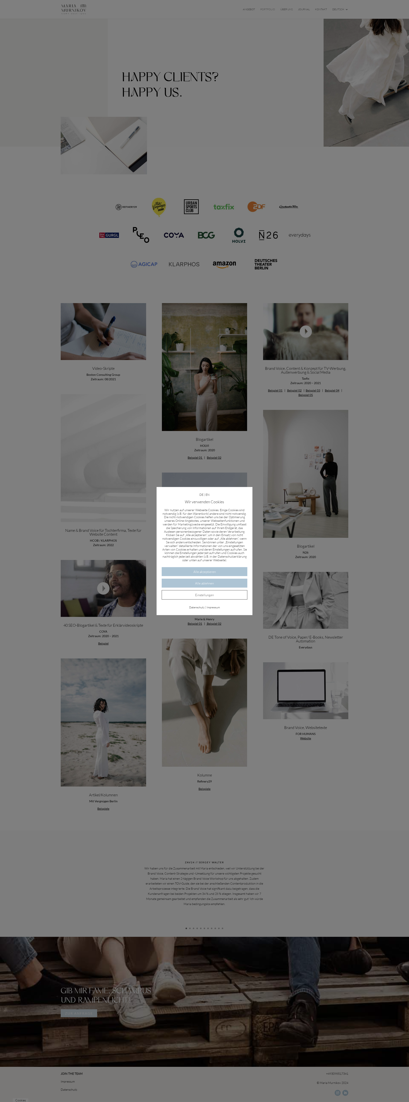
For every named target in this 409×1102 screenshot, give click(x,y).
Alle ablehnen (204, 583)
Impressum (213, 607)
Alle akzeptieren (204, 571)
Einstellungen (204, 595)
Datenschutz (196, 607)
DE (201, 494)
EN (208, 494)
